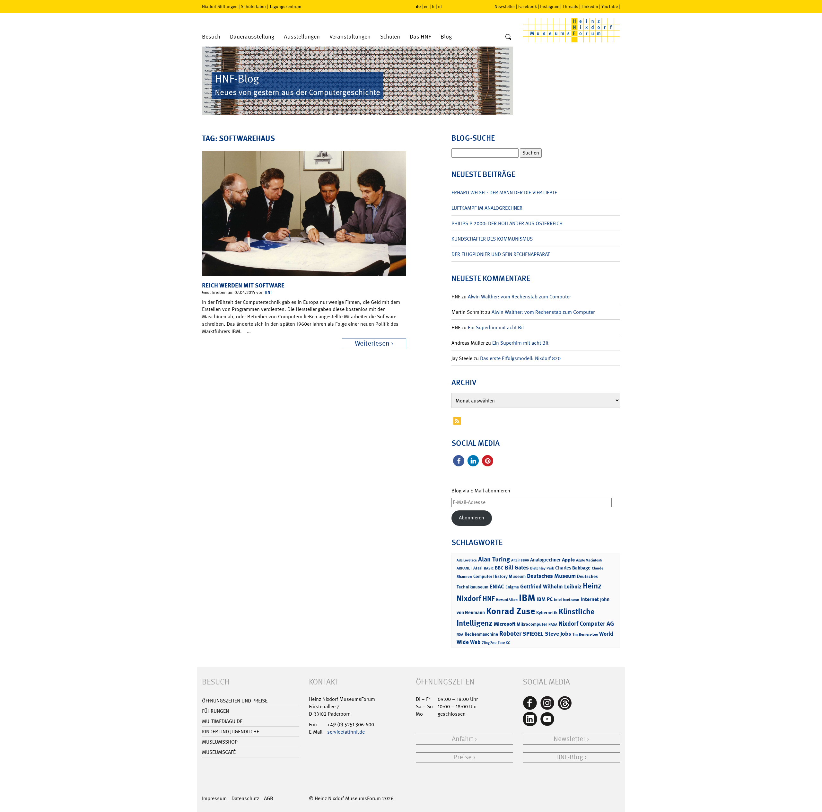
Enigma (512, 587)
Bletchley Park (542, 568)
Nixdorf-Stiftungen (220, 6)
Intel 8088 (571, 599)
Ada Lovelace (467, 560)
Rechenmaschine (481, 634)
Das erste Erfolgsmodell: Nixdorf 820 (520, 358)
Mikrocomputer (532, 624)
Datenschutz (245, 798)
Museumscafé (219, 752)
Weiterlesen (372, 343)
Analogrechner (545, 560)
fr (433, 6)
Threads (570, 6)
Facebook (527, 6)
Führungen (215, 711)
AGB (268, 798)
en (426, 6)
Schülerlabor (253, 6)
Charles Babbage (572, 568)
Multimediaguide (222, 721)
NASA (552, 624)
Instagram (549, 6)
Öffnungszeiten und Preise (234, 700)
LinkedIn (590, 6)
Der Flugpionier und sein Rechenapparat (500, 254)
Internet (590, 599)
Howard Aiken (507, 599)
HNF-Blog (569, 757)
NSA (460, 634)
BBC (499, 568)
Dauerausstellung (252, 36)
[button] (458, 460)
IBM (527, 598)
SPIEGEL (533, 634)
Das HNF (420, 36)
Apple (568, 559)
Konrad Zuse (510, 611)
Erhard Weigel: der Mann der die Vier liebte (504, 192)
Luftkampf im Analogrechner (486, 208)
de (418, 6)
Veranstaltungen (350, 36)
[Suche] (508, 37)
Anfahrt (462, 739)
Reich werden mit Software (243, 285)
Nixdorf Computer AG (586, 624)
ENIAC (497, 586)
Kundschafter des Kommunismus (492, 238)
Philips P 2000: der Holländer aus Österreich (507, 223)
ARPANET (464, 568)
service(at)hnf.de (346, 731)
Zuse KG (504, 642)
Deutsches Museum (551, 576)
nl (440, 6)
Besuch (211, 36)
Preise (462, 757)
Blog (446, 36)
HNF (268, 292)
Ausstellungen (302, 36)
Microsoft (504, 624)
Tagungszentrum (285, 6)
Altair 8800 (520, 560)
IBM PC (545, 599)
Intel (558, 599)
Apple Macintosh (589, 560)
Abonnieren (471, 517)
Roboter (510, 633)
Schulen (390, 36)
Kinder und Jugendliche (230, 731)
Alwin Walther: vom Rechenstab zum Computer (519, 296)
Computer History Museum (499, 576)
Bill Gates (517, 567)
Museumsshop (220, 741)
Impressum (214, 798)
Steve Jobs (558, 634)
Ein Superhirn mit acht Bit (496, 327)
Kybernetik (546, 612)
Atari (478, 568)
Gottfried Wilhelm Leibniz (551, 586)
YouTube (609, 6)
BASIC (489, 568)
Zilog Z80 (489, 642)
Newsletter (504, 6)
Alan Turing (494, 559)
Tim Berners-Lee (585, 634)
